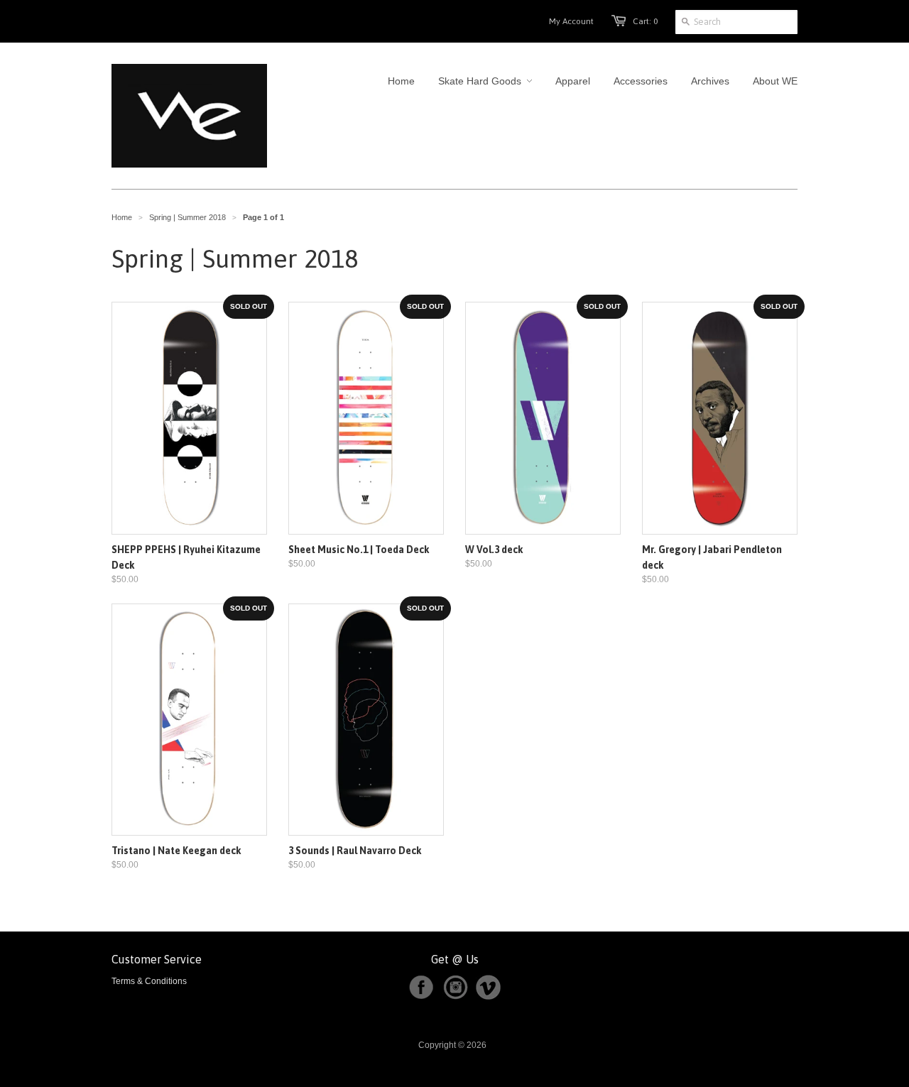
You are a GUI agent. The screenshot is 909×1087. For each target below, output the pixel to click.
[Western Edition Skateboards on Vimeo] (488, 997)
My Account (571, 21)
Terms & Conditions (149, 981)
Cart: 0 (645, 21)
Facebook (421, 988)
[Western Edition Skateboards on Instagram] (458, 997)
